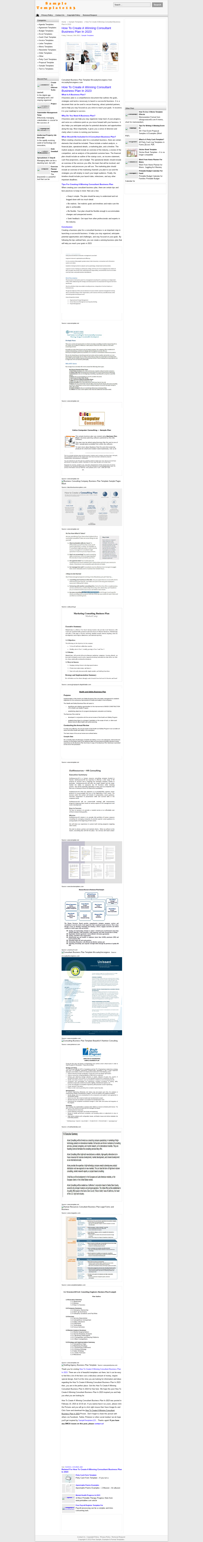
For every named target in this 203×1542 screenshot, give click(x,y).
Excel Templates (45, 34)
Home (64, 22)
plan (81, 1467)
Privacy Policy (47, 15)
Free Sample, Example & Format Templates (108, 1539)
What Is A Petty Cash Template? (151, 139)
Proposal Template (46, 62)
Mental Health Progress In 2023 (88, 1495)
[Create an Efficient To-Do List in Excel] (43, 85)
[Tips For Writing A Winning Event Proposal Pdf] (132, 128)
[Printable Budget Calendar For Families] (132, 173)
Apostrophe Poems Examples (87, 1485)
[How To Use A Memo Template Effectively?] (132, 114)
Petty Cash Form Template (86, 1475)
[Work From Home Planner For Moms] (132, 162)
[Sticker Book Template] (132, 156)
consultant (75, 1467)
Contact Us (60, 15)
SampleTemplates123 (87, 1420)
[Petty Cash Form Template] (68, 1482)
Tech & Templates (46, 69)
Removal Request (90, 15)
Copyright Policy (73, 15)
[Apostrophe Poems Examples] (68, 1492)
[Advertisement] (92, 1446)
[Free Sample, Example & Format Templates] (56, 12)
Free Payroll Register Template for (89, 1505)
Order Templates (45, 53)
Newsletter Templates (47, 50)
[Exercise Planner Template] (43, 169)
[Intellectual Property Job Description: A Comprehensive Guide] (43, 131)
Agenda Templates (46, 24)
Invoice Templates (46, 40)
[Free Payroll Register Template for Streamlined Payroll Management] (68, 1510)
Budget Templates (46, 31)
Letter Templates (45, 43)
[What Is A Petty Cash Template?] (132, 141)
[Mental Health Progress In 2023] (68, 1497)
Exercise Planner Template (54, 169)
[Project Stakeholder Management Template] (43, 108)
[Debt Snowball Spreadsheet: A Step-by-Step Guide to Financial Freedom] (43, 153)
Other (41, 56)
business (68, 1467)
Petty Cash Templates (48, 59)
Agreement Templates (47, 28)
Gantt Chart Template (47, 37)
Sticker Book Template (148, 150)
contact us (98, 1424)
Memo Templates (46, 47)
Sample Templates (76, 22)
